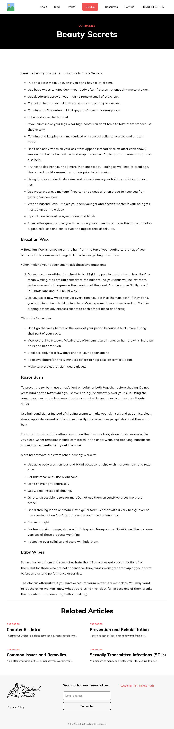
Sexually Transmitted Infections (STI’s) (128, 654)
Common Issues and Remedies (36, 654)
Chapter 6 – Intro (23, 629)
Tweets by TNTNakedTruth (136, 685)
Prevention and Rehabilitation (119, 629)
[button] (119, 7)
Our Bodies (87, 25)
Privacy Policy (15, 707)
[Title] (10, 7)
